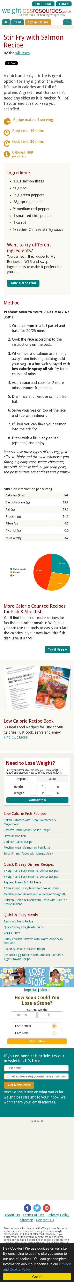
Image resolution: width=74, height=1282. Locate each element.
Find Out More (16, 737)
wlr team (22, 53)
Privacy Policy (58, 1215)
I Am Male (21, 1033)
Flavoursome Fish (15, 836)
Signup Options (38, 22)
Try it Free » (57, 649)
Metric (45, 990)
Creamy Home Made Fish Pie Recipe (27, 830)
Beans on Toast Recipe (18, 921)
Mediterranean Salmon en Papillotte (27, 847)
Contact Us (45, 1220)
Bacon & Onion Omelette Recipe (24, 949)
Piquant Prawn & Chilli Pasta (22, 882)
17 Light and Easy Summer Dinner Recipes (31, 870)
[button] (21, 778)
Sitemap (26, 1220)
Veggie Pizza (12, 933)
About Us (12, 1215)
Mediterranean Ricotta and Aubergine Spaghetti (35, 894)
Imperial (30, 990)
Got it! (37, 1276)
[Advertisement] (37, 1159)
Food (17, 22)
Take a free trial (23, 283)
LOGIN (64, 4)
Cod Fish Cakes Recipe (18, 841)
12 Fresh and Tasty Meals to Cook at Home (31, 888)
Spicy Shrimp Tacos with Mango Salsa (28, 853)
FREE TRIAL (43, 4)
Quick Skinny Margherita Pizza (23, 927)
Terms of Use (34, 1215)
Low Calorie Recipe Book (28, 721)
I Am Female (23, 1025)
